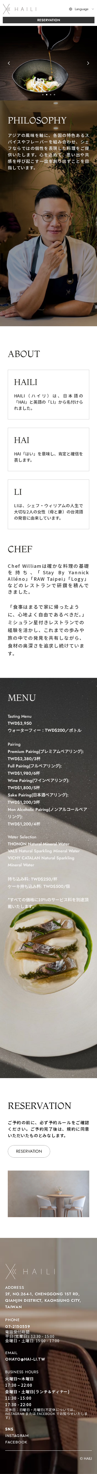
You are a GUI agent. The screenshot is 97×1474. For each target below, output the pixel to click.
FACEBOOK (16, 1442)
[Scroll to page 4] (55, 94)
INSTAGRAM (17, 1435)
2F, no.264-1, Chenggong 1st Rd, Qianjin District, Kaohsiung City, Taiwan (44, 1300)
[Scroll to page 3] (51, 94)
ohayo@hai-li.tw (25, 1359)
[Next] (88, 63)
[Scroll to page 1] (42, 94)
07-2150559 (17, 1326)
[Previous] (9, 63)
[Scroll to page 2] (47, 94)
